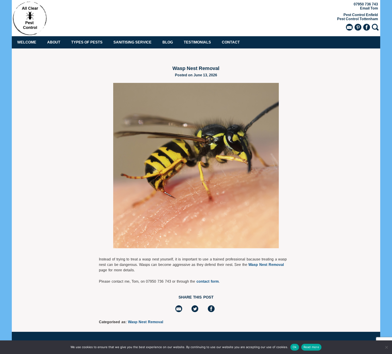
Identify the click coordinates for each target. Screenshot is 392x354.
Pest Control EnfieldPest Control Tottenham (357, 17)
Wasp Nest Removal (266, 265)
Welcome (26, 42)
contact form (207, 281)
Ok (295, 347)
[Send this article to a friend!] (178, 311)
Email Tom (369, 8)
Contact (231, 42)
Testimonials (197, 42)
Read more (311, 347)
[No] (386, 347)
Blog (167, 42)
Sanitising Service (132, 42)
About (53, 42)
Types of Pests (87, 42)
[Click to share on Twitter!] (194, 311)
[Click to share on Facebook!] (211, 311)
